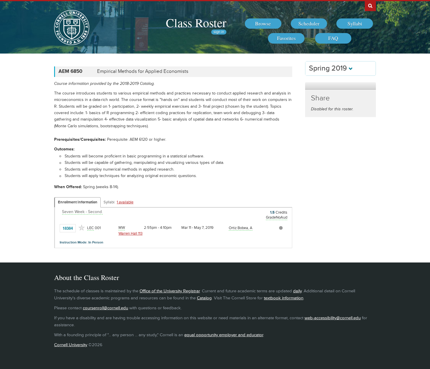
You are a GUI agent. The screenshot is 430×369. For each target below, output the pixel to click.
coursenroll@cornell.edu (105, 308)
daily (297, 291)
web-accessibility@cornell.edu (333, 318)
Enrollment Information (77, 202)
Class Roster (196, 22)
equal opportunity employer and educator (223, 335)
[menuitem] (263, 23)
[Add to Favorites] (81, 227)
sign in (219, 32)
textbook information (283, 298)
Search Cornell (370, 5)
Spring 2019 (329, 68)
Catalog (204, 298)
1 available (125, 202)
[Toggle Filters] (340, 86)
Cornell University (70, 345)
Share (320, 98)
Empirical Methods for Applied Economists (142, 71)
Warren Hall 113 (130, 233)
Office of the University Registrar (170, 291)
